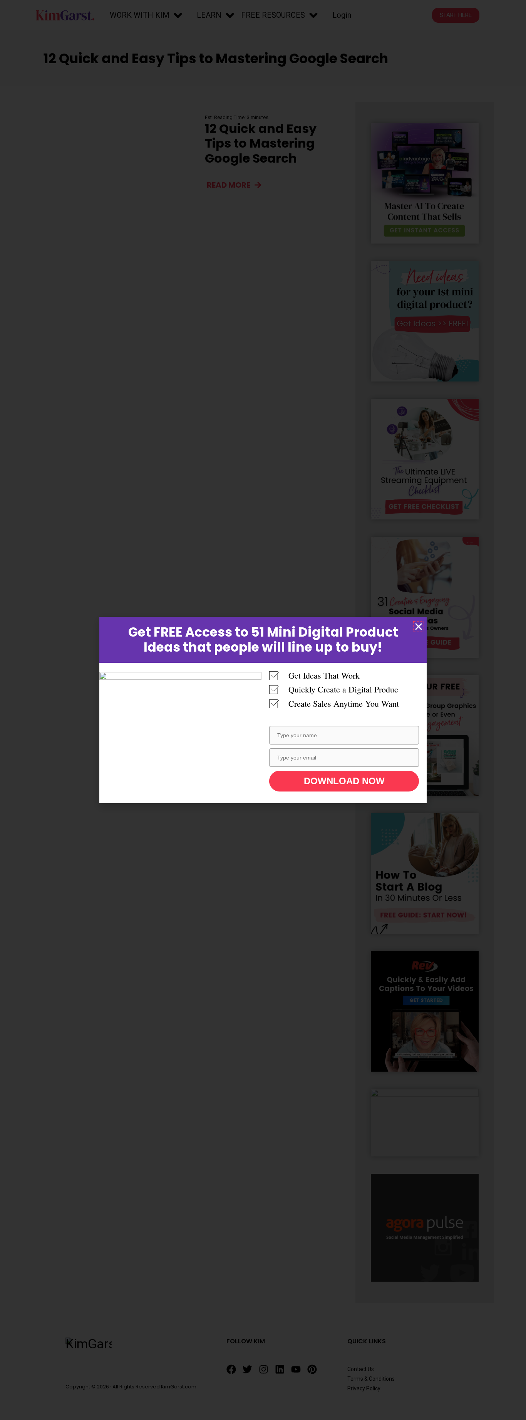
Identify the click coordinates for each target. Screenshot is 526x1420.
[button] (418, 626)
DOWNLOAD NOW (344, 781)
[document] (263, 710)
